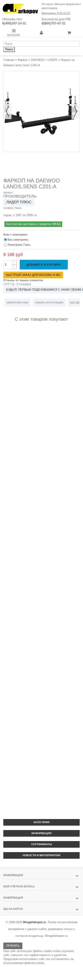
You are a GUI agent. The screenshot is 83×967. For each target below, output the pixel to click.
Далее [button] (75, 111)
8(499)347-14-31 (14, 23)
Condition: (8, 208)
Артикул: (8, 192)
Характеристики (17, 302)
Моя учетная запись (19, 886)
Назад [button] (8, 111)
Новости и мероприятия (41, 855)
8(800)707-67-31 (54, 23)
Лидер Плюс (18, 202)
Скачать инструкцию (49, 302)
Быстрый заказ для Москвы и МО (33, 275)
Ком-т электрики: (16, 234)
